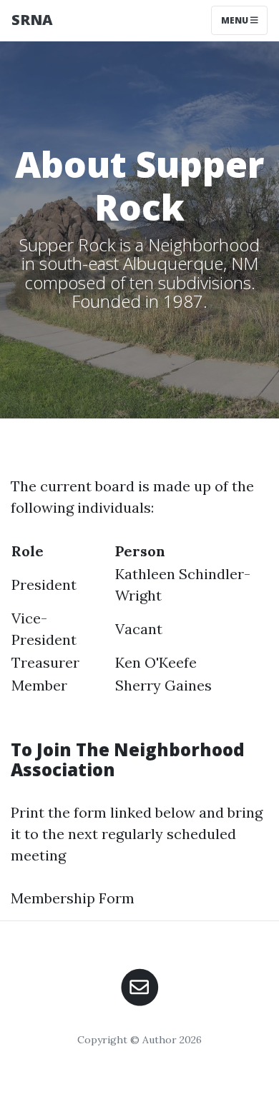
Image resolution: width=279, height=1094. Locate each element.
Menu (235, 20)
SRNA (32, 19)
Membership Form (72, 898)
